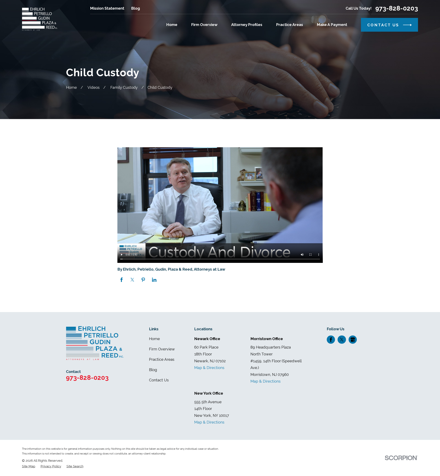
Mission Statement (107, 8)
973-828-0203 (396, 8)
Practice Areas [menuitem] (289, 24)
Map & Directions (209, 367)
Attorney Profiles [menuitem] (246, 24)
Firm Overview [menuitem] (204, 24)
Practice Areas (161, 359)
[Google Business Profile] (352, 339)
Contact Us (159, 380)
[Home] (39, 19)
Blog (135, 8)
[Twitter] (341, 339)
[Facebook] (331, 339)
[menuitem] (28, 466)
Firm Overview (162, 349)
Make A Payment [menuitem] (332, 24)
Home (154, 338)
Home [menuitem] (171, 24)
